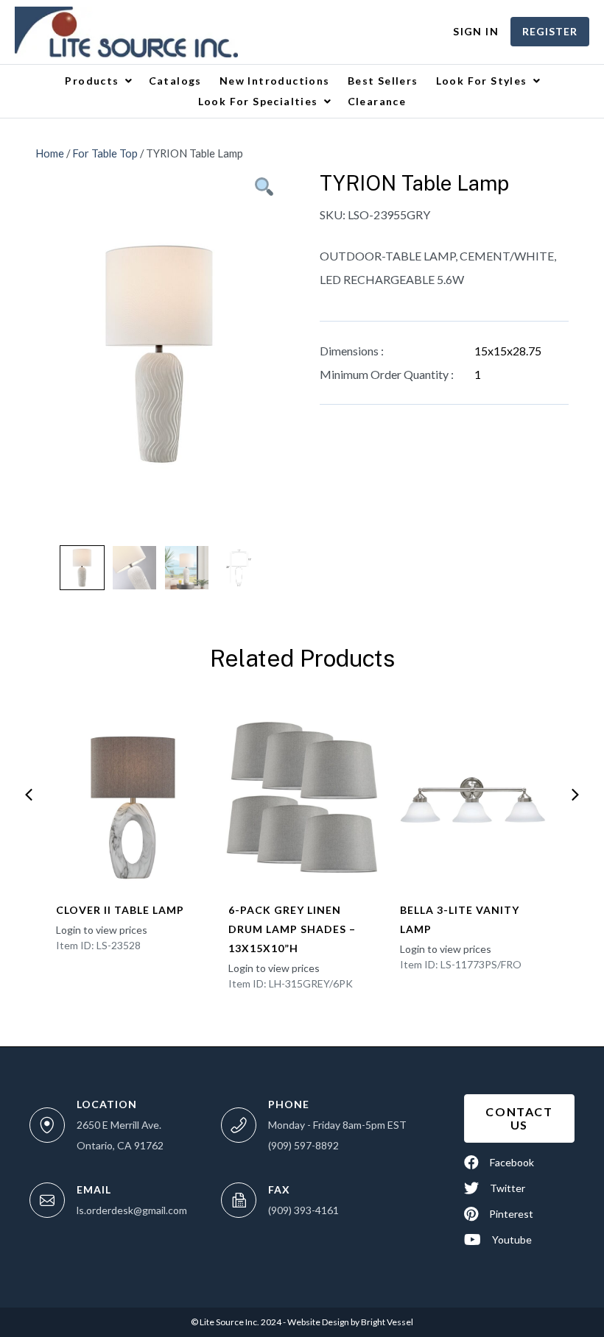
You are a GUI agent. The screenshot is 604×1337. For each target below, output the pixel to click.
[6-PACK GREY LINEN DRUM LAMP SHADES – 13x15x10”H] (302, 797)
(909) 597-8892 (303, 1145)
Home (49, 153)
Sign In (476, 31)
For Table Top (105, 153)
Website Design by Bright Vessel (349, 1321)
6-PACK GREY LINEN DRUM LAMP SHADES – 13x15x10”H (292, 929)
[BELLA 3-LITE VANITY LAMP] (474, 797)
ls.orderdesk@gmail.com (132, 1210)
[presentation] (29, 795)
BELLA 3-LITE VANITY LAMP (459, 919)
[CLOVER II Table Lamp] (130, 797)
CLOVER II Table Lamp (120, 910)
